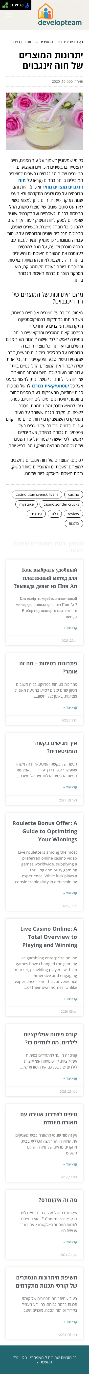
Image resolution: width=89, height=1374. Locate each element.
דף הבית (76, 42)
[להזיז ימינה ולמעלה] (6, 3)
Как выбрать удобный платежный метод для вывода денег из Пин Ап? (45, 577)
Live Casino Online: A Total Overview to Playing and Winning (48, 936)
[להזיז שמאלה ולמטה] (3, 6)
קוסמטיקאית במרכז (50, 386)
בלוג (55, 513)
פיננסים (36, 513)
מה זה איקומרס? (58, 1199)
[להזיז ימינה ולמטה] (6, 6)
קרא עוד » (70, 627)
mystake (26, 504)
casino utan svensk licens (37, 494)
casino (73, 494)
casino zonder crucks (61, 504)
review (73, 513)
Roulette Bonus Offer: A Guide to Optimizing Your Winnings (44, 831)
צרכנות (74, 523)
